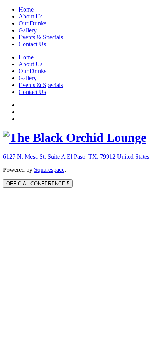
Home (26, 9)
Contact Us (32, 44)
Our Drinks (32, 23)
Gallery (28, 30)
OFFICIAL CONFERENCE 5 (37, 183)
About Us (30, 16)
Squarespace (49, 169)
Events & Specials (41, 37)
